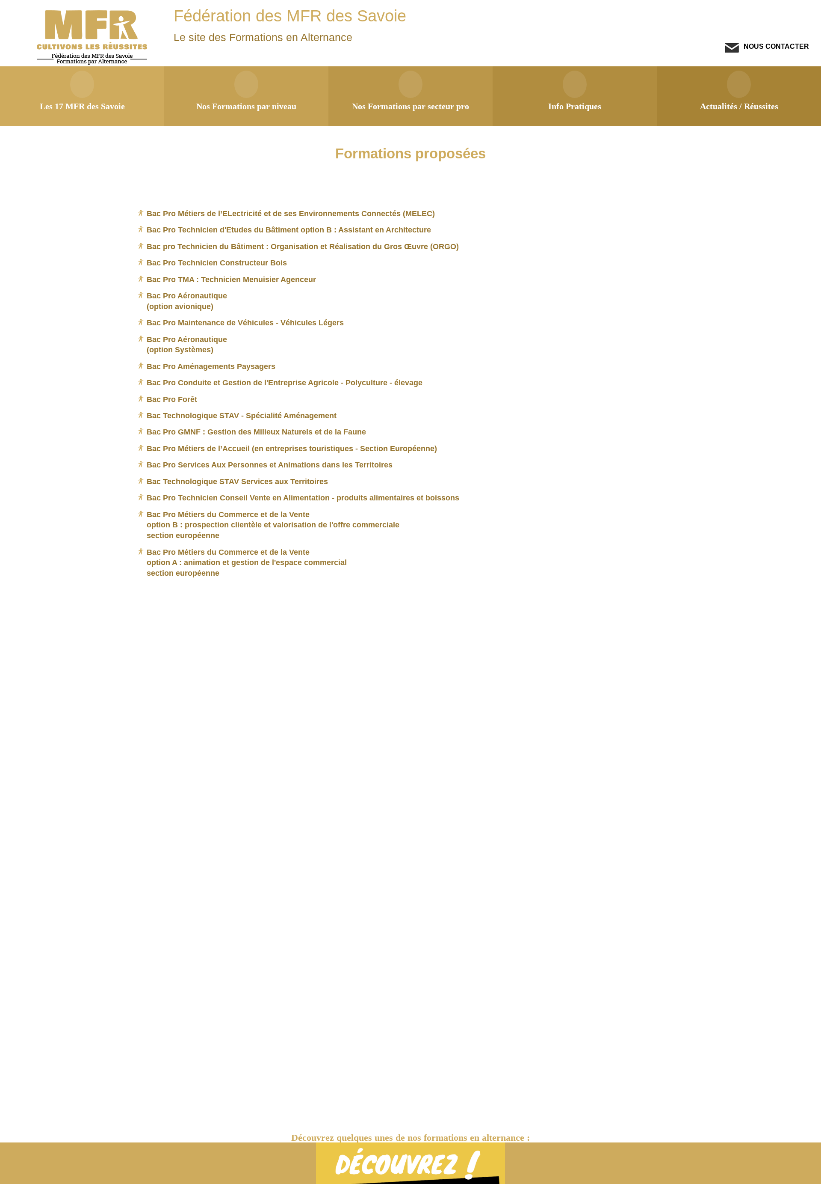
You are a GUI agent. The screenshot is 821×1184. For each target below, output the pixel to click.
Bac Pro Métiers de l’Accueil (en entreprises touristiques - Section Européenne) (292, 448)
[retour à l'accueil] (93, 63)
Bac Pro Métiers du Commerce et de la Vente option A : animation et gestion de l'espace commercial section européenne (247, 562)
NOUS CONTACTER (775, 46)
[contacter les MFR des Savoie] (732, 50)
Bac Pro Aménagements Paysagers (211, 366)
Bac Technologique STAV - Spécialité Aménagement (242, 415)
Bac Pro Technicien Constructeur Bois (217, 262)
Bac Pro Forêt (172, 399)
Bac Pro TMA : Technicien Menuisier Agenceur (231, 279)
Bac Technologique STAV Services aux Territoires (237, 481)
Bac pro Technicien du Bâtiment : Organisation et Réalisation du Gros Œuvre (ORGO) (303, 246)
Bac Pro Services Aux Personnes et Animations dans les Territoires (270, 464)
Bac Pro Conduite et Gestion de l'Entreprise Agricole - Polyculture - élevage (284, 382)
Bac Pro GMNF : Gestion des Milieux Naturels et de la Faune (256, 431)
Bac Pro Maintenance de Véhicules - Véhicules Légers (245, 322)
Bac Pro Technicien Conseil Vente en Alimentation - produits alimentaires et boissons (303, 497)
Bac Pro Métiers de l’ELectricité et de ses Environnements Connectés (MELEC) (291, 213)
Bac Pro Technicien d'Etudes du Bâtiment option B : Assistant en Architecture (289, 229)
